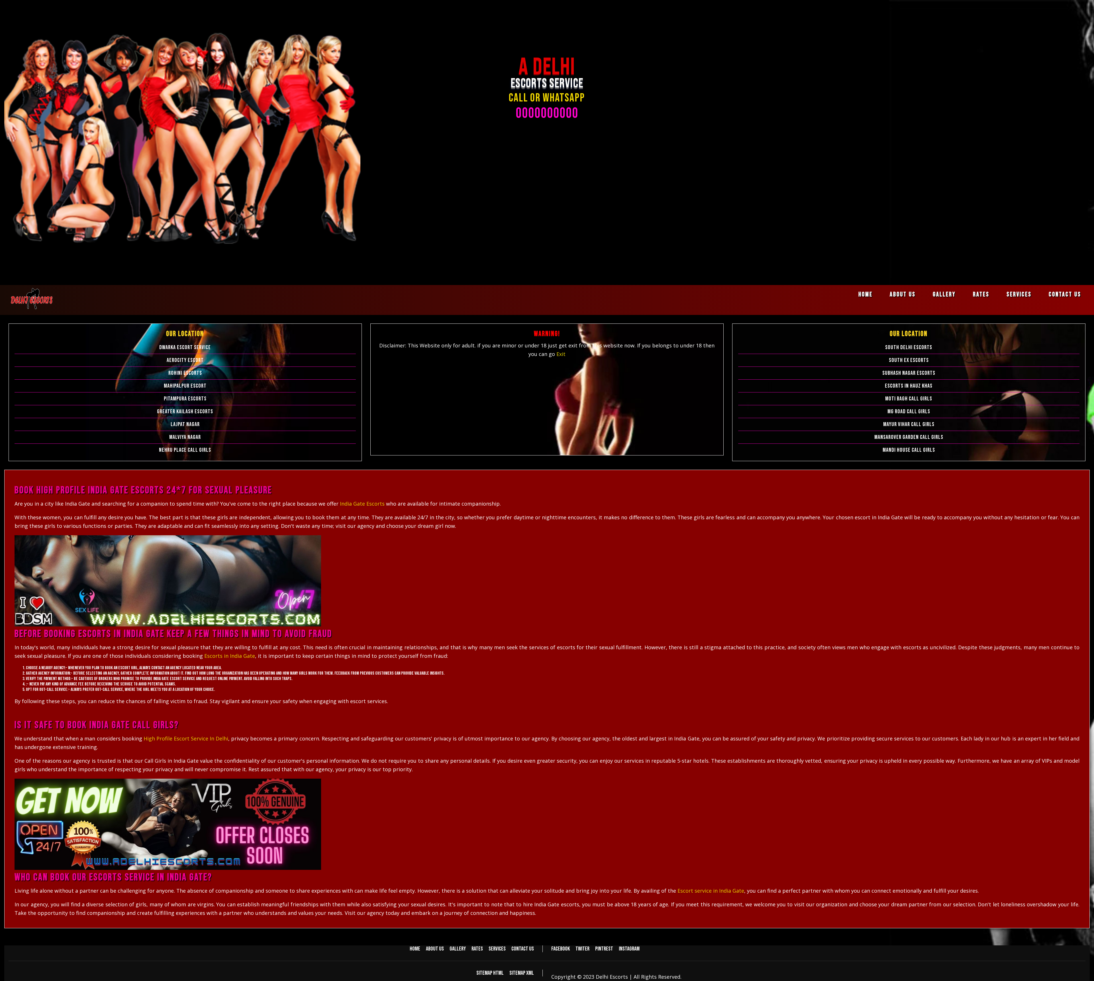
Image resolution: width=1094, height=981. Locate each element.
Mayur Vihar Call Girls (908, 424)
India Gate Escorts (363, 503)
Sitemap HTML (490, 973)
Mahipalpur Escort (185, 385)
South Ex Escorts (909, 360)
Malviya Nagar (185, 437)
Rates (981, 294)
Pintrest (604, 948)
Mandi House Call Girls (909, 450)
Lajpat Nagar (185, 424)
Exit (561, 354)
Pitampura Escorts (185, 398)
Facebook (560, 948)
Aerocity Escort (185, 360)
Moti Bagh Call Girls (908, 398)
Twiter (582, 948)
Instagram (629, 948)
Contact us (1065, 294)
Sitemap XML (521, 973)
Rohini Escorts (185, 373)
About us (903, 294)
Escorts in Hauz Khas (908, 385)
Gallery (944, 294)
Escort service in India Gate (710, 890)
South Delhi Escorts (908, 347)
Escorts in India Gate (229, 655)
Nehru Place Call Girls (185, 450)
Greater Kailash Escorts (185, 411)
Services (1019, 294)
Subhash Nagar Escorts (908, 373)
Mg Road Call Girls (908, 411)
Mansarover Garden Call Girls (908, 437)
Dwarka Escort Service (185, 347)
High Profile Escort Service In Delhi (186, 738)
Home (865, 294)
